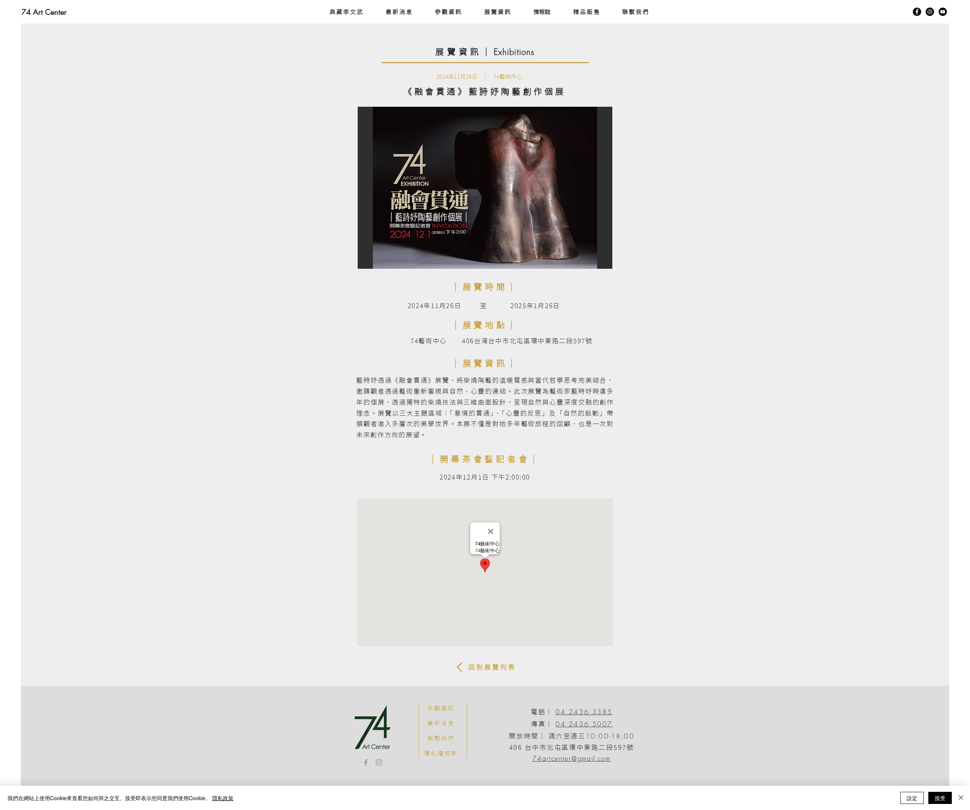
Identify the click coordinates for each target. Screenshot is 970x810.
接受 (940, 798)
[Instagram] (930, 12)
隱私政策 (222, 798)
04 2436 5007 (584, 724)
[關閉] (960, 798)
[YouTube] (943, 12)
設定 (912, 798)
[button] (485, 188)
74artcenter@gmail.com (571, 758)
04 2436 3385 (584, 711)
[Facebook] (917, 12)
